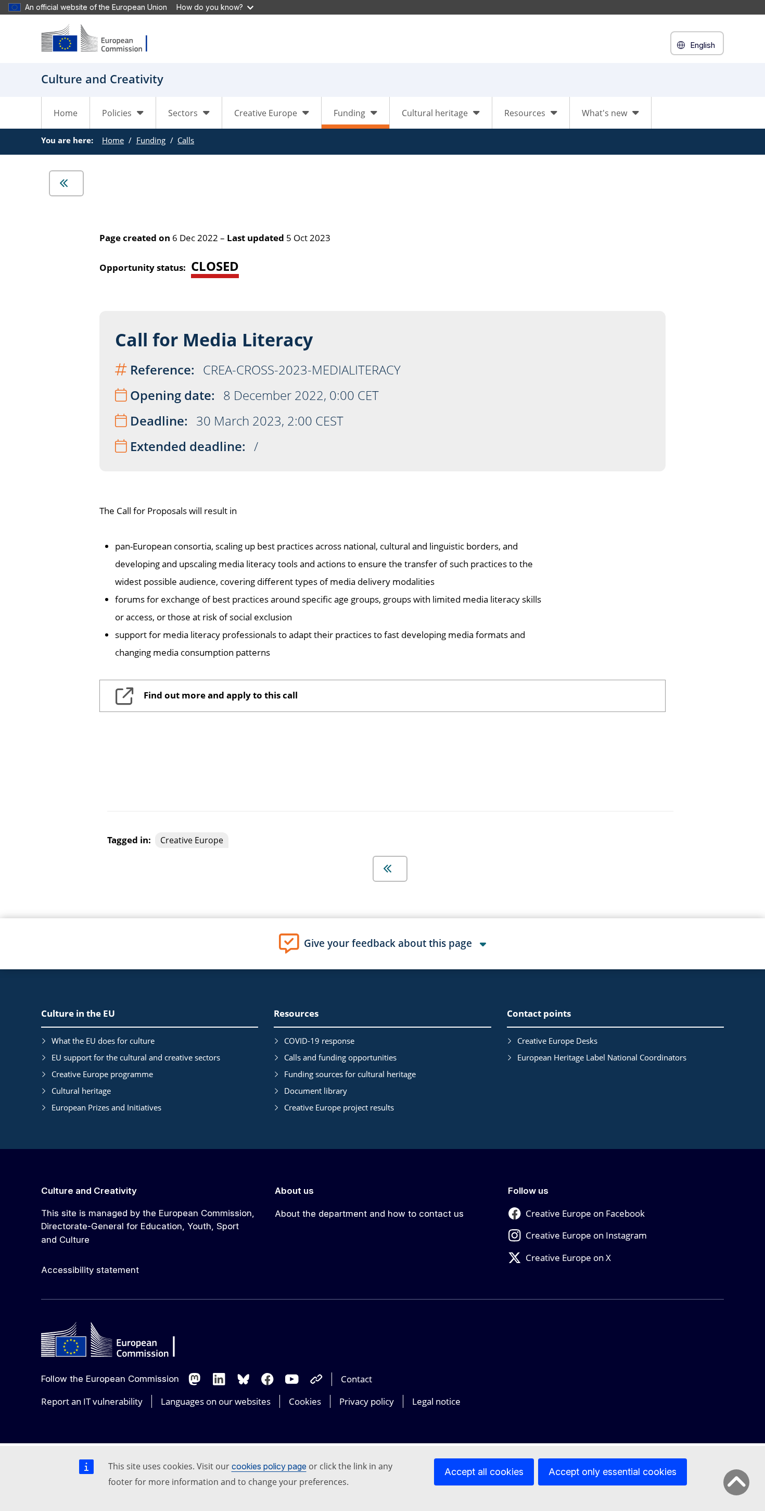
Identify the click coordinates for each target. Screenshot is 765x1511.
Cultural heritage (81, 1090)
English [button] (702, 45)
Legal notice (436, 1401)
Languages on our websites (216, 1401)
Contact (356, 1379)
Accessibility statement (90, 1270)
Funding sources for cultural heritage (350, 1074)
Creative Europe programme (102, 1074)
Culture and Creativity (89, 1190)
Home (66, 113)
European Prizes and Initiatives (106, 1107)
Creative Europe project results (339, 1107)
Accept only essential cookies (613, 1471)
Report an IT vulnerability (92, 1401)
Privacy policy (366, 1401)
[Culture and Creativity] (101, 39)
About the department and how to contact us (369, 1213)
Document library (315, 1090)
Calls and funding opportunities (340, 1057)
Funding (150, 140)
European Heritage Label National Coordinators (601, 1057)
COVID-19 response (319, 1040)
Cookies (305, 1401)
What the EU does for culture (103, 1040)
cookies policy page (269, 1466)
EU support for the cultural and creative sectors (136, 1057)
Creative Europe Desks (557, 1040)
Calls (185, 140)
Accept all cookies (484, 1471)
